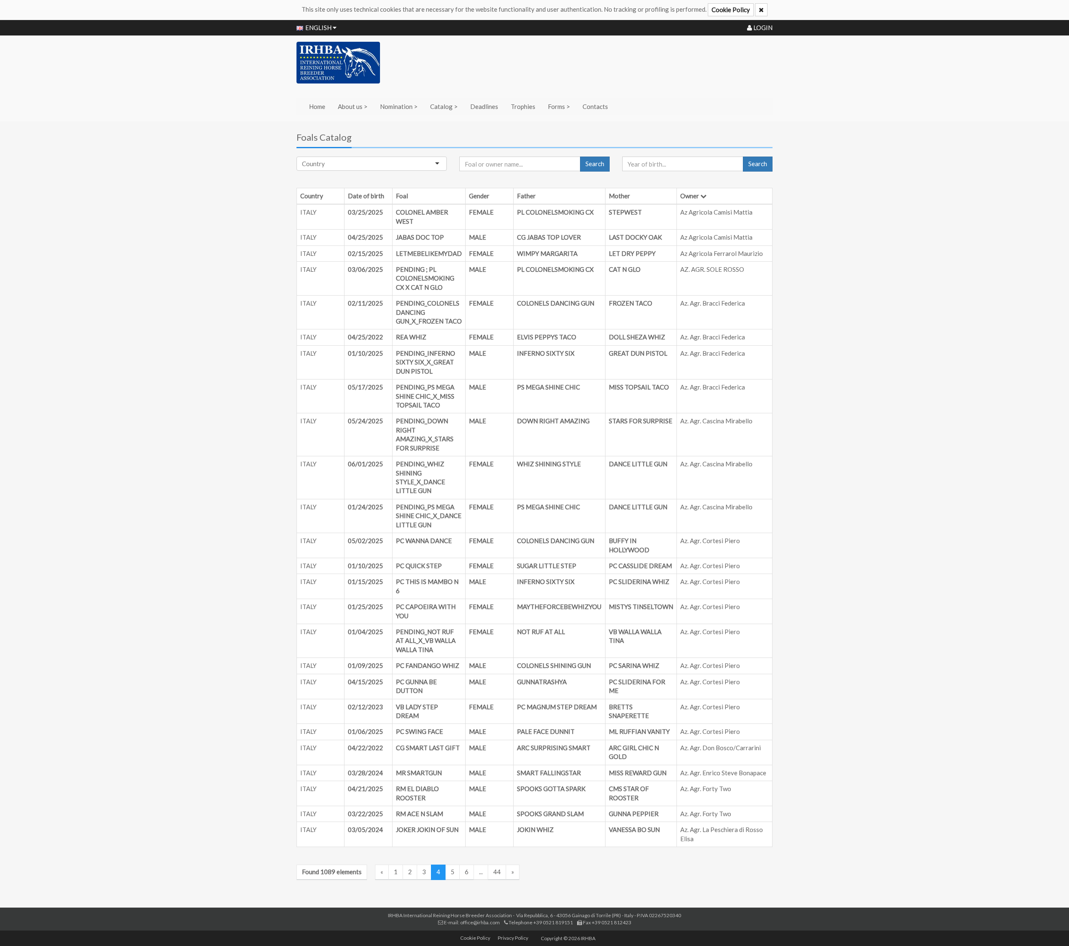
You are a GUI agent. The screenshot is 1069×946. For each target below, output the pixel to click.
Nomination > (399, 106)
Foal (402, 196)
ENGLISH (319, 27)
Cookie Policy (731, 9)
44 (497, 871)
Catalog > (444, 106)
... (481, 871)
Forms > (559, 106)
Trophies (523, 106)
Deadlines (484, 106)
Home (317, 106)
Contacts (595, 106)
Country (311, 196)
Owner (689, 196)
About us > (352, 106)
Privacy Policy (513, 938)
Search (594, 163)
